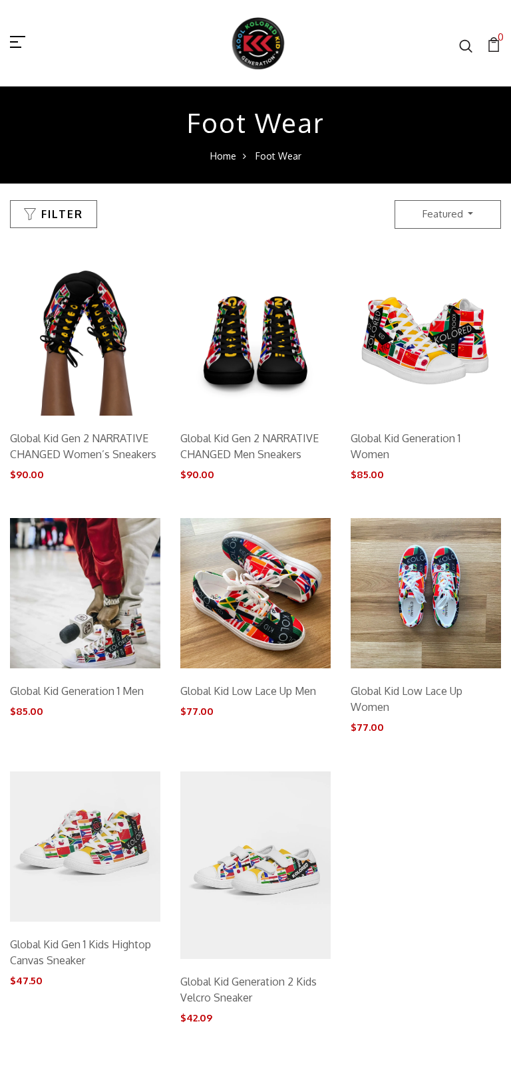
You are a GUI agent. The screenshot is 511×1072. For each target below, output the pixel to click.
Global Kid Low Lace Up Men (248, 691)
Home (223, 156)
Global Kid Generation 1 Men (77, 691)
